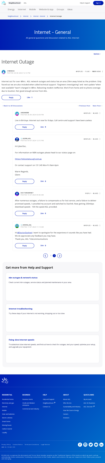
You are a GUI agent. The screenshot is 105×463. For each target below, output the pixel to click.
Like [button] (28, 97)
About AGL (66, 399)
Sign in (98, 3)
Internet (22, 9)
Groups (60, 9)
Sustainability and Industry (71, 407)
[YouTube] (96, 444)
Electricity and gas (8, 403)
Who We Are (67, 403)
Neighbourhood (14, 3)
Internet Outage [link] (56, 16)
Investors (66, 418)
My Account (87, 399)
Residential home (8, 399)
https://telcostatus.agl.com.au (28, 159)
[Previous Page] (45, 255)
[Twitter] (91, 444)
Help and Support (48, 399)
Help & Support (85, 3)
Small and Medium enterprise (28, 404)
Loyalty (4, 432)
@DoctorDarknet (24, 232)
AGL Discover (88, 407)
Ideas (69, 9)
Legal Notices (45, 444)
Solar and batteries (8, 414)
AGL (25, 3)
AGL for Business (89, 403)
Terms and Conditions (32, 444)
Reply (11, 97)
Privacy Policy (6, 444)
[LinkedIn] (101, 444)
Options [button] (96, 54)
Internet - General (39, 16)
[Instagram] (85, 444)
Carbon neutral (7, 429)
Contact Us (46, 407)
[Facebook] (80, 444)
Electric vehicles (7, 418)
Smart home (6, 421)
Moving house (6, 425)
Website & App (46, 9)
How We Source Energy (71, 410)
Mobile (32, 9)
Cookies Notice (18, 444)
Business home (27, 399)
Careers (65, 414)
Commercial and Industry (30, 409)
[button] (102, 71)
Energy (11, 9)
